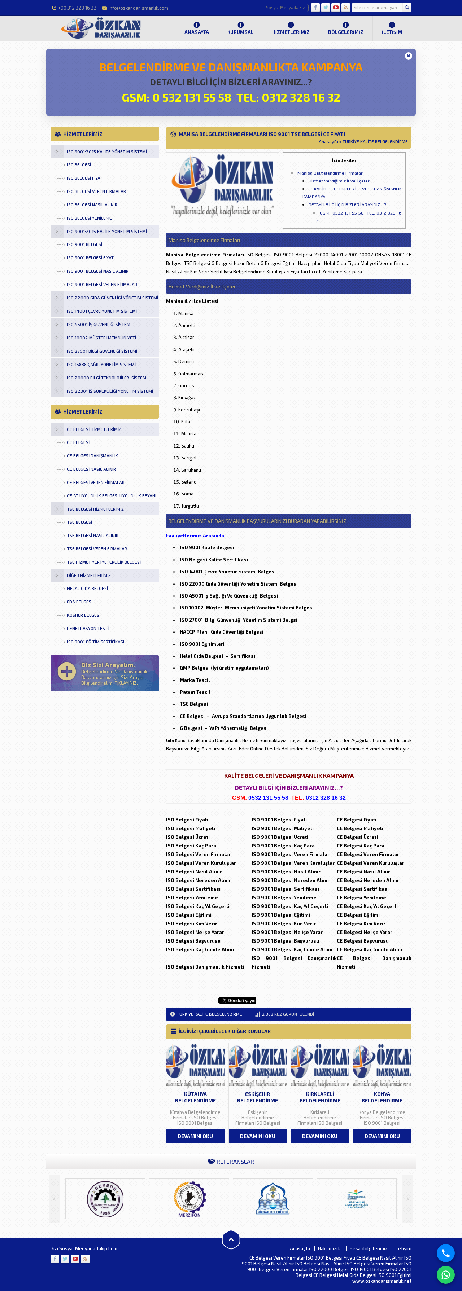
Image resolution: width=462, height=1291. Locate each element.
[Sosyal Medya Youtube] (335, 7)
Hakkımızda (330, 1248)
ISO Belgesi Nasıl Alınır (319, 1263)
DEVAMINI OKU (195, 1136)
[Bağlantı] (55, 1259)
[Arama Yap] (406, 7)
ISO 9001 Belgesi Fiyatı (330, 1258)
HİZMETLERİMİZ (291, 32)
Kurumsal (240, 32)
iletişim (392, 32)
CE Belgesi (324, 1275)
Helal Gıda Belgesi (356, 1275)
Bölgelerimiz (345, 32)
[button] (408, 56)
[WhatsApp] (446, 1275)
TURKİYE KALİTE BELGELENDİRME (375, 141)
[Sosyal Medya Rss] (345, 7)
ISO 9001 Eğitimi (394, 1275)
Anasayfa (196, 32)
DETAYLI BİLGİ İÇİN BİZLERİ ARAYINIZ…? (347, 204)
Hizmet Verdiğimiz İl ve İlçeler (339, 180)
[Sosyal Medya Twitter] (325, 7)
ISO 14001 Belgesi (370, 1269)
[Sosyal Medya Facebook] (315, 7)
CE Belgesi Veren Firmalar (277, 1258)
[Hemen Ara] (446, 1253)
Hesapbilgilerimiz (369, 1248)
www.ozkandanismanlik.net (381, 1281)
